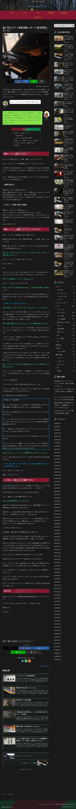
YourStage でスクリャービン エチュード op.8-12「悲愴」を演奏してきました (64, 383)
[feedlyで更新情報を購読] (25, 660)
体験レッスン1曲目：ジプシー (23, 133)
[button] (41, 81)
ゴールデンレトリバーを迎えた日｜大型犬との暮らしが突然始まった (64, 391)
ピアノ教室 (23, 641)
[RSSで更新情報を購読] (29, 660)
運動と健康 (64, 804)
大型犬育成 (57, 804)
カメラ (47, 804)
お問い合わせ (71, 804)
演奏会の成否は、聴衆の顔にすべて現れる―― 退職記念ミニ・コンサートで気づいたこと (64, 405)
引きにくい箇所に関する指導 (24, 138)
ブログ (10, 641)
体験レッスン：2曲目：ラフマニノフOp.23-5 (27, 140)
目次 (23, 129)
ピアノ (5, 641)
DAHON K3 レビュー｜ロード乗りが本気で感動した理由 (63, 412)
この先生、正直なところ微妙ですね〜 (25, 142)
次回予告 (17, 145)
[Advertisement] (26, 627)
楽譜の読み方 (19, 135)
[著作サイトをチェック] (22, 660)
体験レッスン (30, 641)
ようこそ (42, 804)
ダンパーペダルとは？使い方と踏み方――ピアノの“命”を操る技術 (64, 398)
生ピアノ (16, 641)
